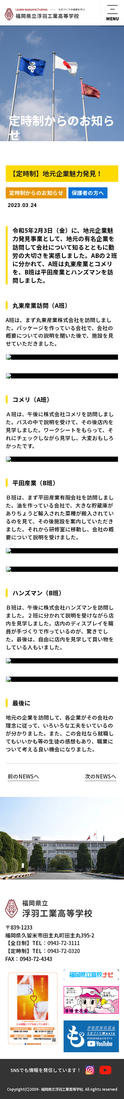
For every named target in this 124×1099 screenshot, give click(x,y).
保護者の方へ (88, 193)
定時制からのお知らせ (36, 193)
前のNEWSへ (23, 776)
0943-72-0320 (63, 951)
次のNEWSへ (100, 776)
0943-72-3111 (63, 943)
